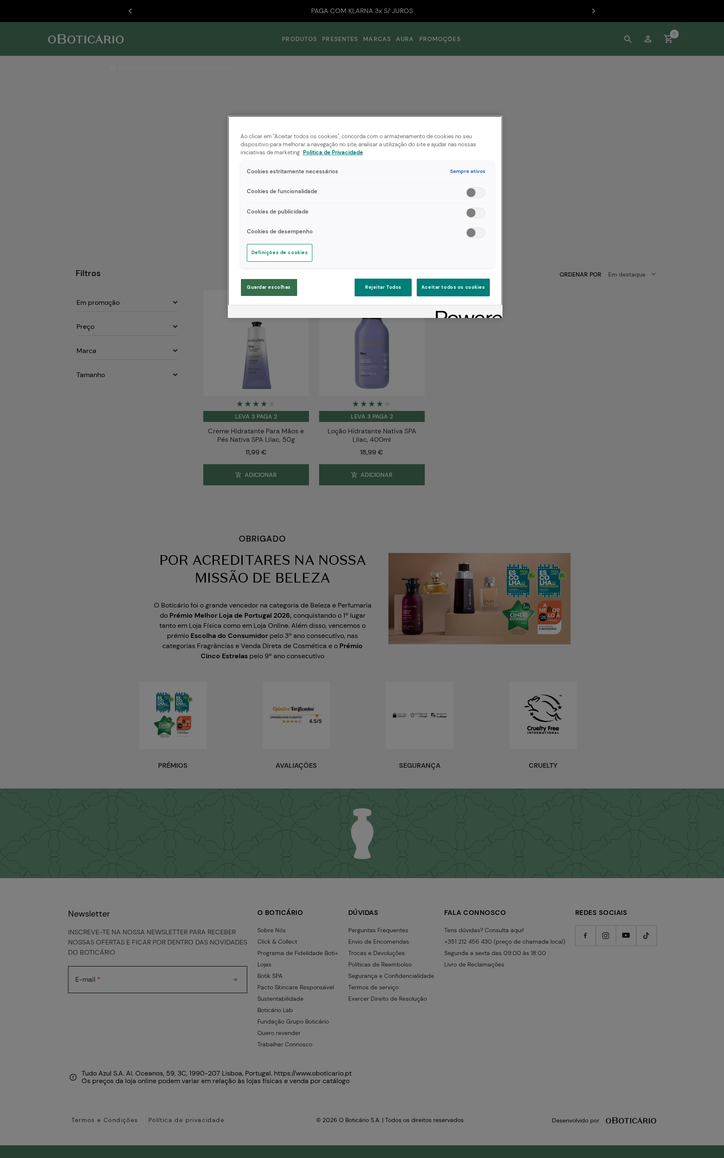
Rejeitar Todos (383, 287)
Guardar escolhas (269, 287)
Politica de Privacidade (333, 152)
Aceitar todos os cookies (453, 287)
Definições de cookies (279, 252)
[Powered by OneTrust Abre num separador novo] (466, 312)
